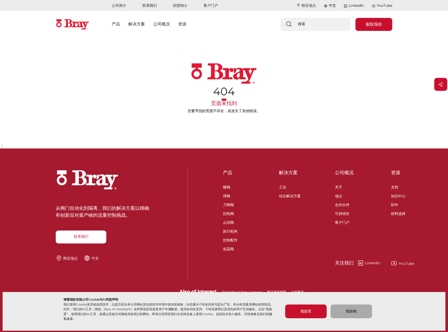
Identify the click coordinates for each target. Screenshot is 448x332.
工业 (282, 186)
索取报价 (374, 24)
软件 (394, 204)
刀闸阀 (228, 204)
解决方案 (288, 172)
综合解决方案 (290, 195)
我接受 (305, 311)
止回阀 (228, 221)
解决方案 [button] (136, 24)
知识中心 (398, 195)
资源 (395, 172)
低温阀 (228, 248)
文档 (394, 186)
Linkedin (357, 263)
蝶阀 (226, 186)
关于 (338, 186)
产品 (227, 172)
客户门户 (211, 5)
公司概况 (344, 172)
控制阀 (228, 213)
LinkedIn (356, 5)
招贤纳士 (180, 5)
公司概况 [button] (161, 24)
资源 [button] (182, 24)
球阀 (226, 195)
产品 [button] (116, 24)
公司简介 (119, 5)
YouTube (384, 5)
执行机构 (230, 230)
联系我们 (149, 5)
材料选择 (398, 213)
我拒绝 (351, 311)
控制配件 (230, 239)
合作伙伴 (342, 204)
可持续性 (342, 213)
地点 (338, 195)
